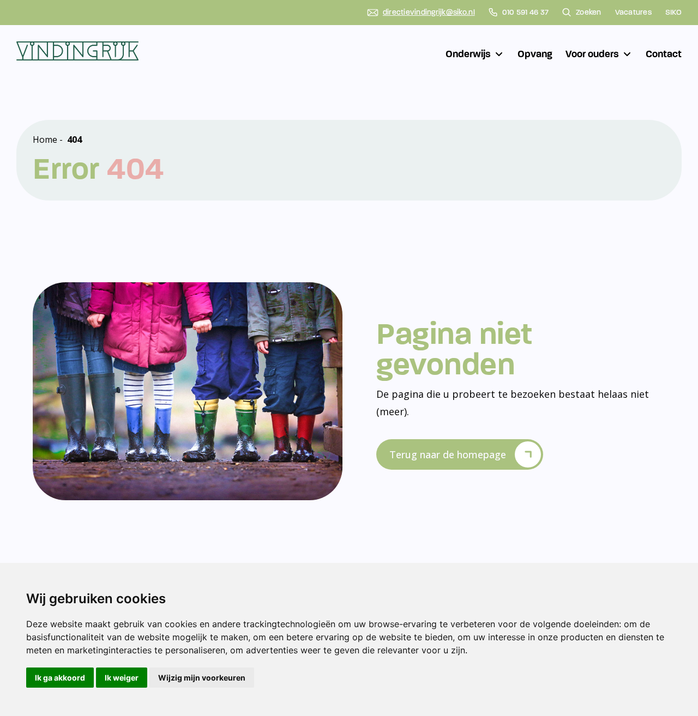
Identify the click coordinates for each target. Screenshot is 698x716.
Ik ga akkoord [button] (60, 677)
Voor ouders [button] (592, 53)
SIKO (673, 12)
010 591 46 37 (525, 12)
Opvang (535, 54)
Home (45, 139)
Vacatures (633, 12)
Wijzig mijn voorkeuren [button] (201, 677)
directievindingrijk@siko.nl (429, 12)
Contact (664, 54)
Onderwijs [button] (468, 53)
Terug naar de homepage (447, 454)
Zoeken (588, 12)
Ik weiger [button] (122, 677)
